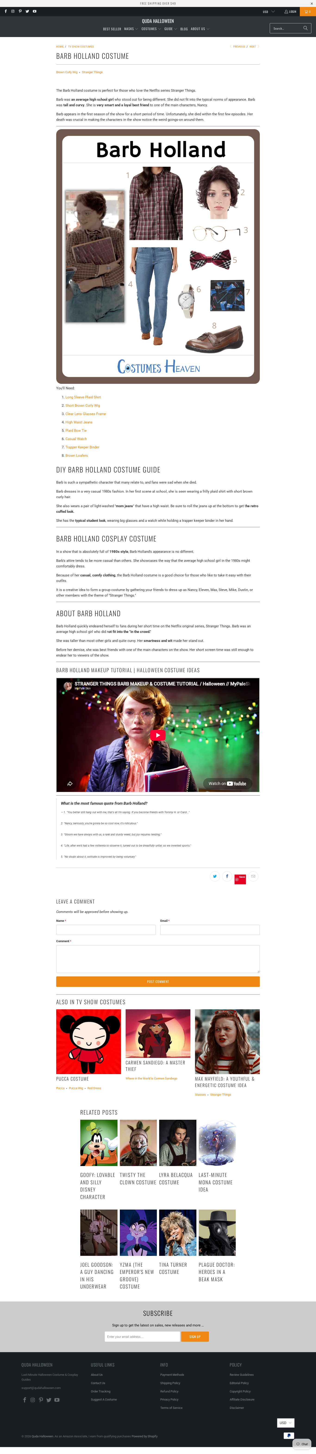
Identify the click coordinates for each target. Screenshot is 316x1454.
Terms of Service (171, 1408)
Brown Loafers (76, 455)
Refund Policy (169, 1391)
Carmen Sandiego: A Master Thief (156, 1065)
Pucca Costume (72, 1078)
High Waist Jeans (79, 422)
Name (61, 920)
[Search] (305, 28)
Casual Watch (76, 439)
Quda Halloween (42, 1436)
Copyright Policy (240, 1391)
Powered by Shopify (145, 1436)
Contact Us (98, 1383)
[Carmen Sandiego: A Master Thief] (158, 1033)
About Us (97, 1374)
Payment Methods (172, 1374)
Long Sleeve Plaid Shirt (83, 397)
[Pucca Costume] (88, 1041)
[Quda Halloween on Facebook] (5, 11)
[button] (131, 29)
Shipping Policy (170, 1383)
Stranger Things (92, 72)
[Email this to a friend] (253, 876)
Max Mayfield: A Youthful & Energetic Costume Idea (225, 1081)
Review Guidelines (242, 1374)
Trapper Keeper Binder (82, 447)
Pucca (60, 1088)
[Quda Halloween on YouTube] (34, 11)
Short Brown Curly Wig (82, 405)
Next (253, 46)
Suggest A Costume (104, 1399)
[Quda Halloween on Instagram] (13, 11)
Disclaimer (237, 1408)
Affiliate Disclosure (242, 1399)
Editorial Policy (239, 1383)
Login (292, 11)
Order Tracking (100, 1391)
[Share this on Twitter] (215, 876)
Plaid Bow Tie (76, 430)
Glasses (200, 1094)
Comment (63, 941)
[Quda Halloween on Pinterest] (20, 11)
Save (242, 877)
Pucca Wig (76, 1088)
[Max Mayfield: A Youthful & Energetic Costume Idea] (227, 1041)
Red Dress (94, 1088)
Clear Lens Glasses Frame (85, 414)
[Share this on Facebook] (227, 876)
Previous (238, 46)
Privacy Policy (169, 1399)
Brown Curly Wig (66, 72)
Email (165, 920)
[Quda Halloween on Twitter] (27, 11)
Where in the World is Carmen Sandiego (151, 1078)
